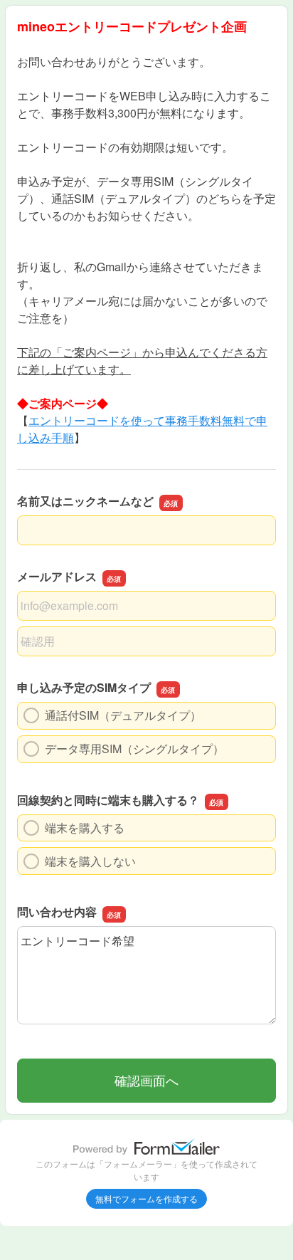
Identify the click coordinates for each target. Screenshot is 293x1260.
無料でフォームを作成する (146, 1198)
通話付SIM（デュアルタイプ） (123, 715)
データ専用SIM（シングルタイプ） (134, 748)
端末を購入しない (90, 861)
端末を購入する (84, 827)
